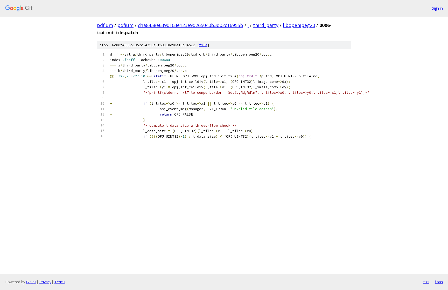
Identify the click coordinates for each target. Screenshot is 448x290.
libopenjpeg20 (299, 25)
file (203, 45)
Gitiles (31, 281)
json (439, 281)
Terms (59, 281)
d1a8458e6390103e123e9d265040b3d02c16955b (190, 25)
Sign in (437, 8)
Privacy (45, 281)
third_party (265, 25)
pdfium (105, 25)
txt (426, 281)
